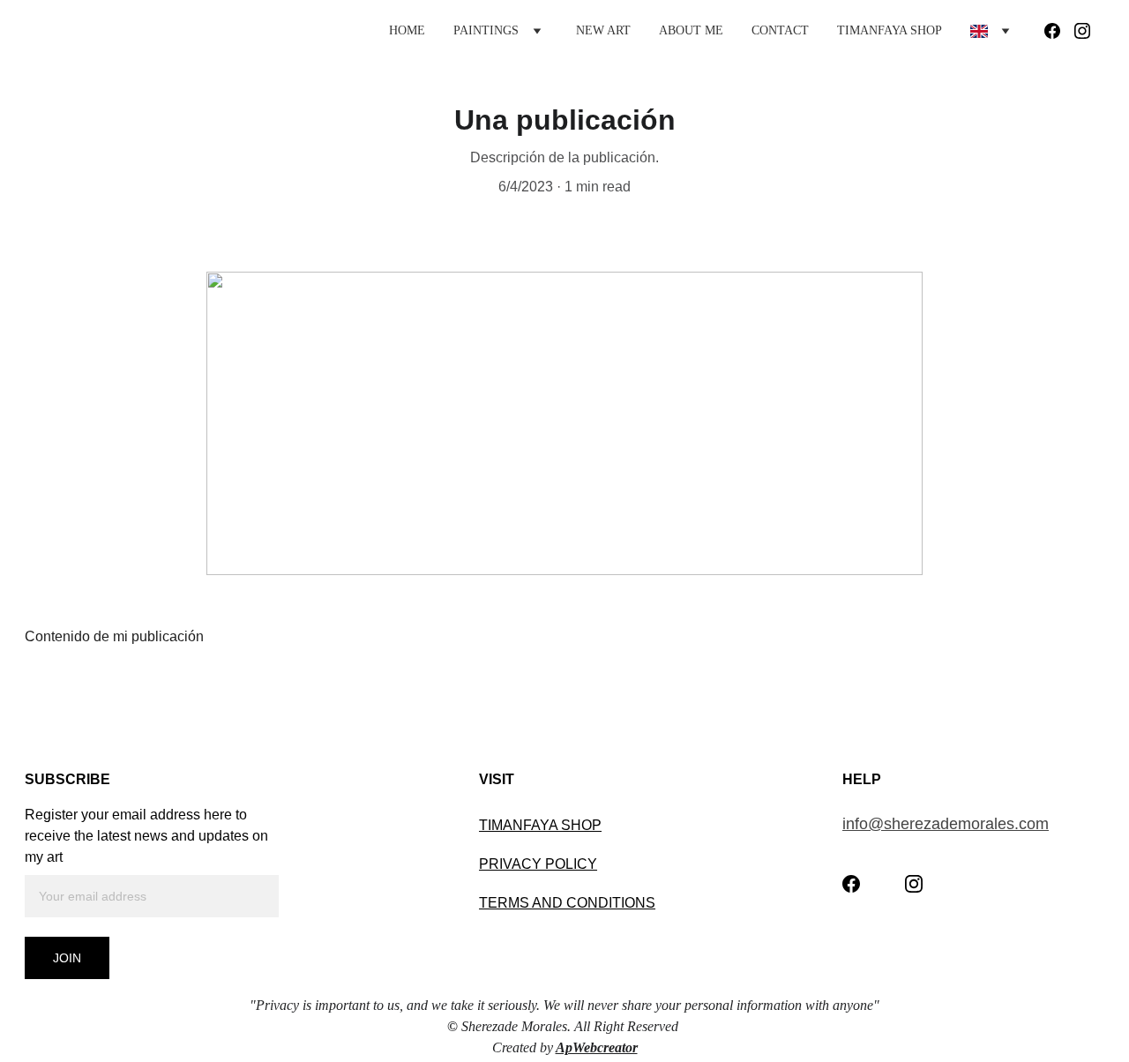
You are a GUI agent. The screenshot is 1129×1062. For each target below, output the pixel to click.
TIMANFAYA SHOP (540, 825)
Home (407, 30)
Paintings (486, 30)
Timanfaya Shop (889, 30)
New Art (603, 30)
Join (67, 958)
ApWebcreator (597, 1047)
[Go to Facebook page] (1059, 31)
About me (691, 30)
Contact (780, 30)
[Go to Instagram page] (1082, 31)
